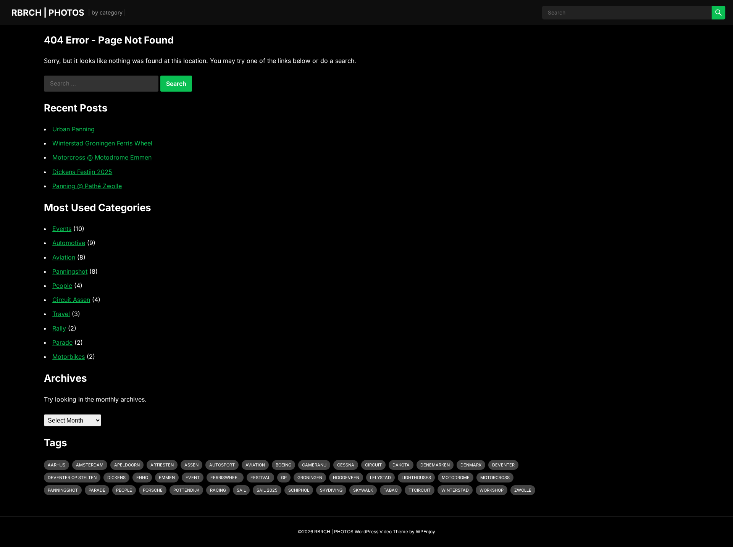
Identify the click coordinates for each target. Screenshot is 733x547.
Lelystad (380, 477)
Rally (59, 328)
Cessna (345, 465)
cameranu (314, 465)
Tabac (391, 490)
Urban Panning (73, 129)
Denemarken (435, 465)
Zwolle (522, 490)
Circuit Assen (71, 299)
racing (218, 490)
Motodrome (456, 477)
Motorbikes (68, 356)
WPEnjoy (425, 531)
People (62, 285)
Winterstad (455, 490)
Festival (260, 477)
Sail (241, 490)
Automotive (68, 243)
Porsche (153, 490)
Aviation (63, 257)
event (193, 477)
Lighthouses (416, 477)
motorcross (495, 477)
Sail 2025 (267, 490)
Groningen (309, 477)
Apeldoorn (127, 465)
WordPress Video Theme (381, 531)
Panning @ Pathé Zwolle (87, 186)
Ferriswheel (225, 477)
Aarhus (56, 465)
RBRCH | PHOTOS (47, 12)
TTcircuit (419, 490)
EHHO (142, 477)
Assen (191, 465)
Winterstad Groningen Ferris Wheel (102, 143)
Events (61, 228)
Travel (61, 314)
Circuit (373, 465)
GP (284, 477)
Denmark (470, 465)
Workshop (492, 490)
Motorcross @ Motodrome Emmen (102, 157)
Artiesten (162, 465)
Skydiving (331, 490)
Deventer (503, 465)
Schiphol (298, 490)
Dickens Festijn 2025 (82, 172)
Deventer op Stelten (72, 477)
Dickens (116, 477)
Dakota (401, 465)
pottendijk (186, 490)
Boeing (283, 465)
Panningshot (69, 271)
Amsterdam (89, 465)
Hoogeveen (346, 477)
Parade (62, 342)
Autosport (222, 465)
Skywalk (363, 490)
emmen (167, 477)
